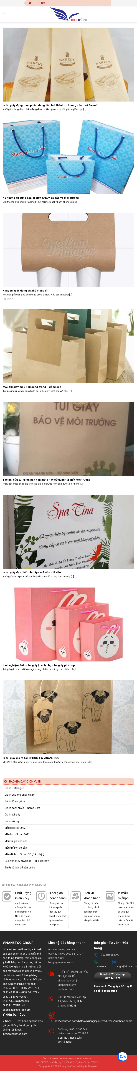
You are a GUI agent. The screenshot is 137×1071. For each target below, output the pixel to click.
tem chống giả (33, 958)
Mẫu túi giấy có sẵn (16, 841)
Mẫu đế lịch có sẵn (16, 847)
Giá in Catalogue (14, 788)
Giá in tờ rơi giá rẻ (15, 801)
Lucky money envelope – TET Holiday (27, 861)
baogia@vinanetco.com (17, 1009)
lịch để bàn (9, 962)
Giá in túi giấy (12, 814)
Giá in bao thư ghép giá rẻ (20, 794)
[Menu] (5, 14)
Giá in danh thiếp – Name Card (22, 808)
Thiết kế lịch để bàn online (20, 867)
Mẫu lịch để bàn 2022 (17, 834)
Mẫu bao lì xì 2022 (15, 827)
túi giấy (31, 953)
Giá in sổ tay (12, 821)
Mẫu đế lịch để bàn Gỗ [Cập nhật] (24, 854)
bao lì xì (21, 962)
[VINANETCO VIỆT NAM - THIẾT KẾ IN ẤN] (68, 14)
